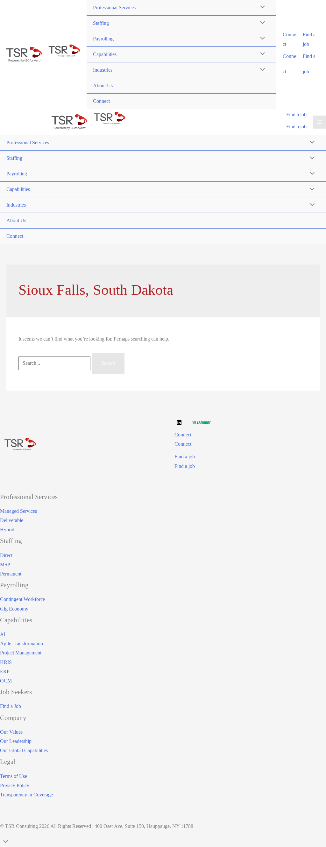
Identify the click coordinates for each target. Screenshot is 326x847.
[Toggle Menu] (261, 23)
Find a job (296, 126)
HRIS (6, 662)
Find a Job (10, 706)
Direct (6, 555)
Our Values (11, 732)
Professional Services (114, 7)
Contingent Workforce (22, 599)
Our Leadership (16, 741)
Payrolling (103, 38)
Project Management (20, 652)
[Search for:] (55, 363)
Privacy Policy (14, 785)
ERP (5, 671)
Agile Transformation (21, 643)
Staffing (101, 23)
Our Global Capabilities (24, 750)
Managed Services (18, 511)
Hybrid (7, 529)
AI (2, 634)
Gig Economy (14, 608)
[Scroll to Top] (163, 842)
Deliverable (11, 520)
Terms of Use (13, 776)
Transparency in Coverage (26, 794)
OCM (6, 680)
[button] (290, 39)
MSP (5, 564)
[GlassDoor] (201, 422)
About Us (103, 85)
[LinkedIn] (179, 422)
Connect (101, 101)
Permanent (10, 573)
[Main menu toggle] (319, 122)
